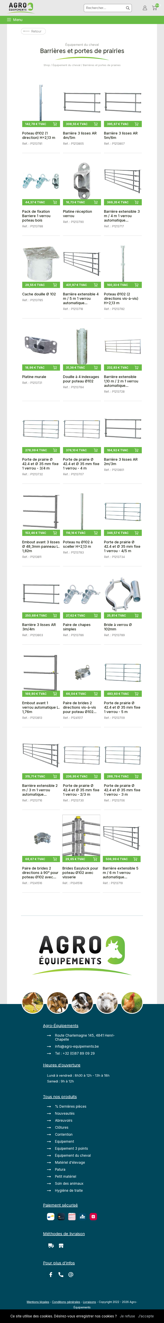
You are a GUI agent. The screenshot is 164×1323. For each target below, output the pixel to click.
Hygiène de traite (69, 1191)
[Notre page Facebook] (52, 1277)
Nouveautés (65, 1113)
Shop (47, 65)
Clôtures (61, 1127)
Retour (36, 31)
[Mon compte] (145, 8)
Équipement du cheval (66, 65)
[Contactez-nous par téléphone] (62, 1277)
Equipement (64, 1141)
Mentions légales (38, 1302)
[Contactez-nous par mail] (71, 1277)
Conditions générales (66, 1302)
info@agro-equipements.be (77, 1046)
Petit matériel (65, 1177)
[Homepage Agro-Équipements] (21, 8)
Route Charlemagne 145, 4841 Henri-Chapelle (85, 1037)
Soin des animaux (69, 1184)
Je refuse (127, 1316)
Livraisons (89, 1302)
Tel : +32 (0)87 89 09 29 (75, 1053)
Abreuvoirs (63, 1120)
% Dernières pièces (70, 1106)
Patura (60, 1170)
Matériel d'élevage (70, 1163)
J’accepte (146, 1316)
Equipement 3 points (71, 1148)
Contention (64, 1134)
